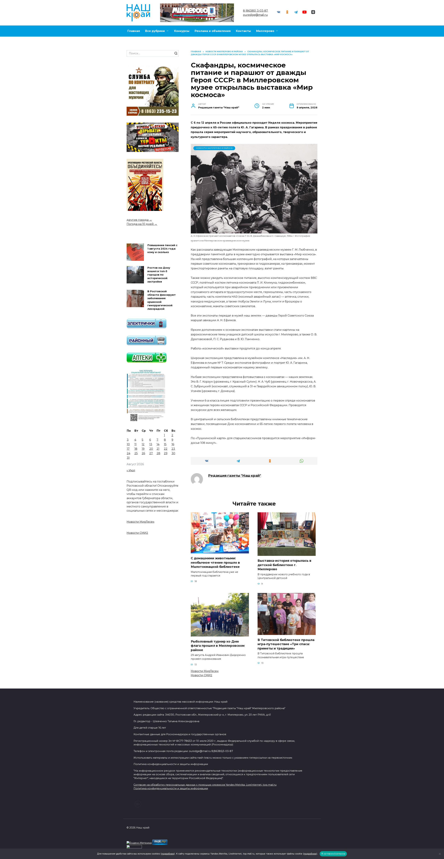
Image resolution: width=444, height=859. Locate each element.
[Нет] (439, 854)
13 (150, 444)
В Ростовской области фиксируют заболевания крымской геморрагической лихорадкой (161, 300)
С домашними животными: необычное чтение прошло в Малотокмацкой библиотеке (215, 562)
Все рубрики (155, 31)
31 (128, 457)
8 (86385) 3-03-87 (255, 10)
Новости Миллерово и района (214, 148)
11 (135, 444)
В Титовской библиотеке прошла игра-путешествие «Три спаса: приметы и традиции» (286, 644)
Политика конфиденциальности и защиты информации (171, 788)
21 (158, 448)
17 (128, 448)
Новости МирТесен (205, 671)
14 (158, 444)
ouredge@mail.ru (255, 14)
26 (143, 453)
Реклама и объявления (213, 31)
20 (151, 448)
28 (158, 453)
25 (136, 453)
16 (173, 444)
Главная (133, 31)
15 (165, 444)
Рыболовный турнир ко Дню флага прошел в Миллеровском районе (218, 645)
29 (165, 453)
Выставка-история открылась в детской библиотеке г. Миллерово (284, 565)
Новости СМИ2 (201, 675)
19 (143, 448)
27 (151, 453)
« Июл (131, 470)
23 (173, 448)
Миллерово (265, 31)
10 (128, 444)
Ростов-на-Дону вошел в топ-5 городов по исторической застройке (158, 274)
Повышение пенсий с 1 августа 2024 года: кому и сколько (162, 249)
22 (165, 448)
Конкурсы (181, 31)
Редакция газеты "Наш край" (234, 475)
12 (143, 444)
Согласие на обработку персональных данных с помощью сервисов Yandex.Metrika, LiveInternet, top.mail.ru (205, 784)
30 (173, 453)
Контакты (243, 31)
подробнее (167, 853)
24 (128, 453)
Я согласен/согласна (333, 853)
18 (135, 448)
